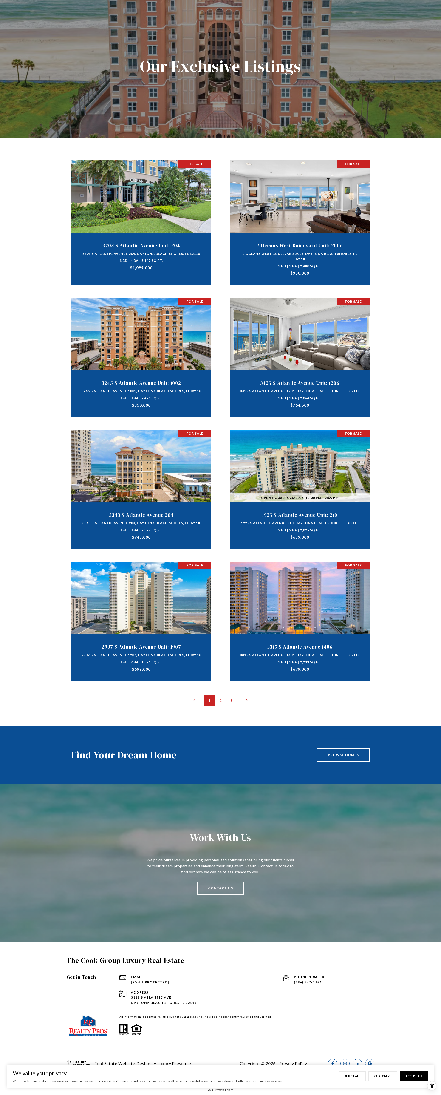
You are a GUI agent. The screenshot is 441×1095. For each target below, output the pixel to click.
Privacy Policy (293, 1063)
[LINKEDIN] (357, 1063)
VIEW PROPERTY (141, 220)
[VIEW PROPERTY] (141, 216)
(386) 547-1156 (308, 982)
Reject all (352, 1076)
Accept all (413, 1076)
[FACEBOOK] (332, 1063)
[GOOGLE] (369, 1063)
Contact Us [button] (220, 888)
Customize (382, 1076)
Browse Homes (343, 755)
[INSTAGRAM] (345, 1063)
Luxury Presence (174, 1063)
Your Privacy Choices (220, 1090)
